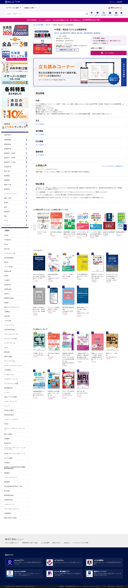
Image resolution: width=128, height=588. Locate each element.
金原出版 (7, 249)
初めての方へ (56, 542)
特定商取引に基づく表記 (30, 542)
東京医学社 (7, 443)
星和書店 (7, 482)
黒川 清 (48, 25)
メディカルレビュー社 (11, 334)
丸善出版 (7, 316)
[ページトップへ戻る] (122, 585)
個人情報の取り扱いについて (73, 586)
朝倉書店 (7, 473)
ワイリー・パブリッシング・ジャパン (14, 429)
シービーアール (9, 325)
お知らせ (67, 542)
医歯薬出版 (7, 271)
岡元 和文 (79, 33)
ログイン (112, 2)
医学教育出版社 (9, 415)
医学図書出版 (8, 388)
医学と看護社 (8, 434)
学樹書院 (7, 438)
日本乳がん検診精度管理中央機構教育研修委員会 (14, 467)
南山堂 (6, 262)
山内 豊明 (63, 33)
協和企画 (7, 352)
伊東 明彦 (86, 33)
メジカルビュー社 (9, 253)
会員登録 (119, 2)
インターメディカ (9, 343)
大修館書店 (7, 513)
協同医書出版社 (9, 495)
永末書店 (7, 462)
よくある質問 (45, 542)
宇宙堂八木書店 (9, 410)
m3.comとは (119, 586)
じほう (6, 347)
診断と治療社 (8, 356)
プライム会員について (12, 542)
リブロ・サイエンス (10, 401)
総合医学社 (7, 284)
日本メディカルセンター (12, 307)
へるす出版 (7, 320)
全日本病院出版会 (9, 329)
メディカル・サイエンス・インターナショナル (14, 448)
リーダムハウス (9, 374)
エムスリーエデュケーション (13, 365)
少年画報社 (7, 370)
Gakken (6, 293)
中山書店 (7, 280)
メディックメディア (10, 477)
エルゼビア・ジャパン (11, 379)
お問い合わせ (111, 586)
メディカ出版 (8, 267)
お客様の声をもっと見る (66, 50)
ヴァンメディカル (9, 361)
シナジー (7, 406)
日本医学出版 (8, 500)
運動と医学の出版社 (10, 518)
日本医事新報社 (9, 258)
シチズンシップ (9, 504)
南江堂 (6, 424)
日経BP (6, 302)
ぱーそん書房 (8, 458)
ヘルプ (104, 586)
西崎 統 (73, 33)
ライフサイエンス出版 (11, 383)
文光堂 (6, 235)
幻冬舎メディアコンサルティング (14, 453)
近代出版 (7, 491)
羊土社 (6, 244)
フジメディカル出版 (10, 338)
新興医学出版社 (9, 298)
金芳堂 (6, 275)
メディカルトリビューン (12, 509)
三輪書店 (7, 311)
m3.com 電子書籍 (38, 25)
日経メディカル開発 (10, 397)
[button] (125, 227)
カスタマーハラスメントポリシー (92, 586)
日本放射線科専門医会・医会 (13, 486)
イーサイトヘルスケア (11, 419)
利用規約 (61, 586)
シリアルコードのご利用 (80, 542)
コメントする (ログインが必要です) (112, 166)
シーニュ (7, 392)
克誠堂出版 (7, 289)
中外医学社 (7, 240)
